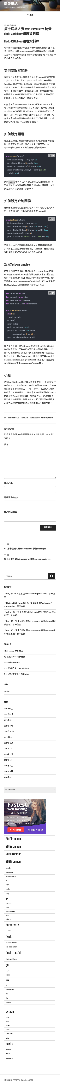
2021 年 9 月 (8, 726)
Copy (53, 156)
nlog (7, 998)
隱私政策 (8, 1080)
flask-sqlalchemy (34, 418)
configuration (8, 904)
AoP (6, 881)
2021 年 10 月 (8, 720)
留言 (6, 444)
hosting (8, 975)
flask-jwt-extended (11, 942)
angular (8, 868)
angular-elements (9, 872)
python (43, 418)
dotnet (7, 915)
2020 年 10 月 (9, 731)
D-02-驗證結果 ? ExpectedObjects (16, 668)
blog (7, 893)
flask (17, 418)
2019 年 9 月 (8, 748)
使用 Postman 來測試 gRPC (14, 651)
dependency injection (10, 911)
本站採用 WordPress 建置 (23, 1080)
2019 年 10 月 (8, 743)
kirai (14, 25)
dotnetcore (12, 925)
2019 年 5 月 (8, 754)
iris (7, 980)
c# (7, 899)
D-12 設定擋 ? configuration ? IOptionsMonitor (30, 593)
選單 (31, 15)
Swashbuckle (8, 1050)
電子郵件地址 (11, 497)
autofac (8, 889)
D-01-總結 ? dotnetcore (12, 662)
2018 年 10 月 (8, 777)
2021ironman (13, 862)
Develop (6, 691)
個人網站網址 (10, 512)
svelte (9, 1044)
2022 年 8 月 (8, 708)
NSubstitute (8, 1002)
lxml (6, 985)
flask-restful (24, 418)
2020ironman (13, 854)
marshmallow (10, 989)
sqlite (7, 1038)
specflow (7, 1029)
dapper (7, 908)
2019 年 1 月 (8, 760)
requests (7, 1022)
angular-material (11, 876)
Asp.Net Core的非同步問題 (14, 657)
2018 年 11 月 (8, 771)
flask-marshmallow (11, 947)
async (7, 884)
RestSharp (8, 1026)
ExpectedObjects (9, 931)
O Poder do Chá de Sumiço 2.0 (15, 603)
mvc (7, 994)
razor (7, 1017)
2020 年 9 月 (8, 737)
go (7, 965)
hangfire (7, 971)
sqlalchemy (49, 418)
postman (7, 1006)
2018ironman (11, 418)
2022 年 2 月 (8, 714)
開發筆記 (11, 4)
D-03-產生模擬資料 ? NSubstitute (16, 674)
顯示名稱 (9, 483)
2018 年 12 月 (8, 765)
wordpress (9, 1058)
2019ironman (13, 847)
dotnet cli (8, 919)
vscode (8, 1053)
